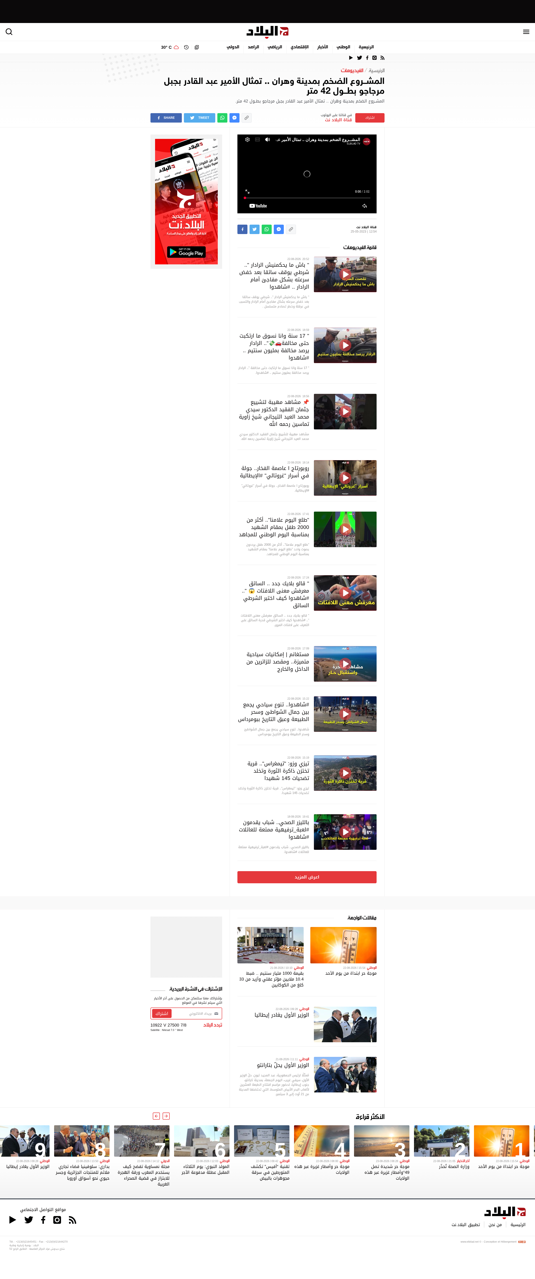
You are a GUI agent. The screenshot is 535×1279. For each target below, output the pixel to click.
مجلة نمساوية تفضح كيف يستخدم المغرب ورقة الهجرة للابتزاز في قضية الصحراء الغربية (143, 1175)
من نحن (495, 1224)
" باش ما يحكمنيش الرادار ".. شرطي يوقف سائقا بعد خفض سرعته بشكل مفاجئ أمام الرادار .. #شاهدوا (274, 276)
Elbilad (267, 32)
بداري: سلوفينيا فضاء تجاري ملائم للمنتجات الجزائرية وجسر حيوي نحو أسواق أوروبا (83, 1172)
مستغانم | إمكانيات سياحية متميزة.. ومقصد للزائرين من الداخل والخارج (277, 661)
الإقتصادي (300, 47)
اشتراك (369, 118)
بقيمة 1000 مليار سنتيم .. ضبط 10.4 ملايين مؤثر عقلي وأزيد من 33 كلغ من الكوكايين (271, 979)
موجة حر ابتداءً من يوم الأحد (351, 973)
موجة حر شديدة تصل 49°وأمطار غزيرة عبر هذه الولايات (386, 1172)
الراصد (253, 47)
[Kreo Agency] (521, 1241)
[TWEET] (255, 229)
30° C (166, 47)
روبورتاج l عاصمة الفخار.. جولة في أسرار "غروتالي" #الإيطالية (274, 471)
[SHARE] (242, 229)
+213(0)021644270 (57, 1241)
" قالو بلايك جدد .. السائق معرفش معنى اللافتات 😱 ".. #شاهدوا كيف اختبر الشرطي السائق (275, 594)
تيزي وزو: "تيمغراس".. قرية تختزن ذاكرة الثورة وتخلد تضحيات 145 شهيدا (278, 771)
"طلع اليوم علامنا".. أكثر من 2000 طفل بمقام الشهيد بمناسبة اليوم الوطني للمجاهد (274, 527)
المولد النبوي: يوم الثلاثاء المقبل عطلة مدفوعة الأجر (205, 1169)
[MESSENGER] (234, 118)
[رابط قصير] (247, 118)
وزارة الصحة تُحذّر (454, 1166)
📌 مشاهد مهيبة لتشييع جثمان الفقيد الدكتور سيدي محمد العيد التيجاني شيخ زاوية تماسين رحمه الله (274, 413)
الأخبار (322, 47)
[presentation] (166, 1116)
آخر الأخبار (463, 1160)
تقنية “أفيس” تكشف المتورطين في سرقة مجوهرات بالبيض (270, 1172)
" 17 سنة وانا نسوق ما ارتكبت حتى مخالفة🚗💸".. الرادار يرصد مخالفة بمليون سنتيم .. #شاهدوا (274, 346)
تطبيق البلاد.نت (466, 1224)
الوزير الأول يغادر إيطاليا (282, 1015)
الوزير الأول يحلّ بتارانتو (283, 1065)
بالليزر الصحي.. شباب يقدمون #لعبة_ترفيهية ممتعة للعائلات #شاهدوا (274, 829)
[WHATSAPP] (222, 118)
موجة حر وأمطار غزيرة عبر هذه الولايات (321, 1169)
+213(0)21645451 (26, 1241)
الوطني (343, 47)
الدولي (233, 47)
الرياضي (275, 47)
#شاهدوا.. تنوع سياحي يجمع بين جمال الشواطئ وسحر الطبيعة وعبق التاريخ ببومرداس (273, 712)
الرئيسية (366, 47)
